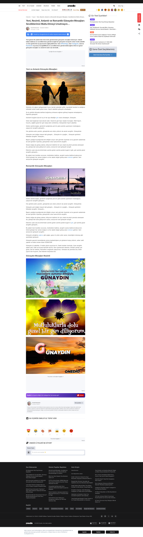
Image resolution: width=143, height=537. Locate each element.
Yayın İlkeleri (82, 516)
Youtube (46, 508)
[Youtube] (112, 516)
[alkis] (118, 9)
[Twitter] (108, 516)
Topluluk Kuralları (51, 516)
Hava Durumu (74, 470)
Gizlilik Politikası (43, 516)
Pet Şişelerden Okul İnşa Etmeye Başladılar (102, 22)
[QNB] (98, 9)
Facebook (29, 45)
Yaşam (34, 17)
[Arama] (114, 5)
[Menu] (19, 5)
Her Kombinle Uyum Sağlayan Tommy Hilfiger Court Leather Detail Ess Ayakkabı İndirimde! (103, 35)
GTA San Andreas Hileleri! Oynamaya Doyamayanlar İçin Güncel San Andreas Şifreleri (105, 497)
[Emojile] (112, 9)
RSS (91, 516)
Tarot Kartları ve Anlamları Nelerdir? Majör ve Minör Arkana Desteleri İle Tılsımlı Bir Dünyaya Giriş (105, 472)
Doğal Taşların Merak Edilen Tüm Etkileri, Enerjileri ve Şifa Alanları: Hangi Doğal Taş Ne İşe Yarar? (81, 487)
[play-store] (103, 523)
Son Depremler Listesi (77, 473)
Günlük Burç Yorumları (57, 508)
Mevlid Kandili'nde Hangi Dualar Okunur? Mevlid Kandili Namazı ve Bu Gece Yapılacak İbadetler (36, 496)
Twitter (28, 508)
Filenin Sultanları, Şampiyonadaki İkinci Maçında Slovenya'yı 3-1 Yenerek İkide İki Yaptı (58, 493)
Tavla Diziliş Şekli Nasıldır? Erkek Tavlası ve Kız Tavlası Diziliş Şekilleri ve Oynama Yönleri (82, 500)
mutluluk (70, 157)
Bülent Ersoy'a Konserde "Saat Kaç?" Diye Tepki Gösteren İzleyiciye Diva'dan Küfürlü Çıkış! (36, 490)
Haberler (28, 17)
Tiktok (71, 508)
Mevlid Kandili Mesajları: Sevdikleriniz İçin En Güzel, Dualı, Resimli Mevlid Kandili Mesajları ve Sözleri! (58, 472)
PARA (58, 6)
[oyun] (115, 9)
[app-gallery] (112, 523)
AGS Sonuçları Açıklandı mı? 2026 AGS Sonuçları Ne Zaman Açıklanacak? (101, 42)
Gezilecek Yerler (101, 508)
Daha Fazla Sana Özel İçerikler (101, 54)
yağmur (40, 235)
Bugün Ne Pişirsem (89, 508)
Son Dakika (79, 508)
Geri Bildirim (35, 516)
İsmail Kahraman (39, 27)
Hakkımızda (29, 516)
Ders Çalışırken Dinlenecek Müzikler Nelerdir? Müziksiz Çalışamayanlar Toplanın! (104, 485)
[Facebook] (105, 516)
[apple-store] (93, 523)
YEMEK (53, 6)
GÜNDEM (38, 6)
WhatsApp (64, 43)
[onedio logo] (71, 5)
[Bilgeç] (105, 9)
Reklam (58, 516)
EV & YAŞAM (30, 6)
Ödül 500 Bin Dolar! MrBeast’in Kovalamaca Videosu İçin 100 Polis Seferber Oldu (57, 499)
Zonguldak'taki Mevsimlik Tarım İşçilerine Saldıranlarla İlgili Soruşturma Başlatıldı (58, 488)
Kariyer (66, 516)
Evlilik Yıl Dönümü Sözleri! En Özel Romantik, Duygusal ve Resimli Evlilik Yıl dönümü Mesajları (81, 478)
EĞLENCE (46, 6)
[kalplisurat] (122, 9)
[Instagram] (101, 516)
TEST (23, 6)
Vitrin (92, 32)
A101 (67, 508)
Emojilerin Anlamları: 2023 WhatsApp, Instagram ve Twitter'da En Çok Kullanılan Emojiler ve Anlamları (81, 491)
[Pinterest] (115, 516)
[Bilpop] (108, 9)
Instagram (75, 43)
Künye (87, 516)
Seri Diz (83, 10)
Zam (41, 508)
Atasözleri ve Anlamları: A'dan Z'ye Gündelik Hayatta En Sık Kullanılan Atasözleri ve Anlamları (80, 496)
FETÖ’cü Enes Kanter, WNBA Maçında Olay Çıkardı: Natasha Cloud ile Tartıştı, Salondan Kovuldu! (58, 482)
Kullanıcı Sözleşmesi (74, 516)
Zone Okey (76, 10)
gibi (57, 117)
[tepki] (28, 430)
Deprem (35, 508)
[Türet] (102, 9)
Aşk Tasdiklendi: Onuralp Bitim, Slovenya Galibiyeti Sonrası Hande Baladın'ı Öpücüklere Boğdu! (103, 28)
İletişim (62, 516)
